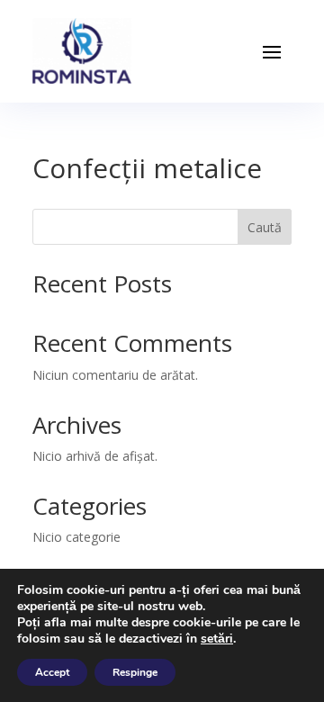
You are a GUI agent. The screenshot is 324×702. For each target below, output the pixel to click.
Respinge (135, 672)
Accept (52, 672)
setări (217, 639)
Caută (265, 227)
